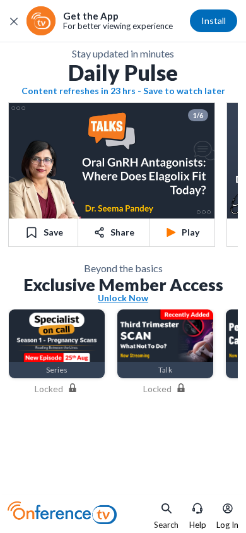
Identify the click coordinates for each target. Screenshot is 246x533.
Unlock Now (123, 297)
